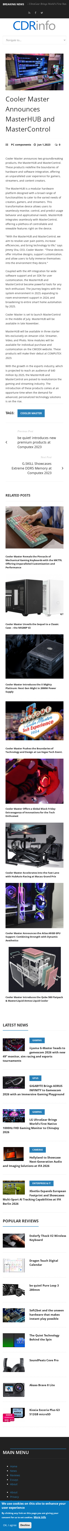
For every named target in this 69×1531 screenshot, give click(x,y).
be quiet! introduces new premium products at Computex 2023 (36, 442)
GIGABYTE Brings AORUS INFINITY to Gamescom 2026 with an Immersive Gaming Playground (33, 1090)
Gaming (37, 1040)
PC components (21, 144)
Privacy (14, 1497)
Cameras (37, 1149)
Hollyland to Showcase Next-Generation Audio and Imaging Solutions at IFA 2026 (32, 1162)
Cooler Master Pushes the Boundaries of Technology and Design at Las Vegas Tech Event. (34, 750)
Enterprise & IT (41, 1183)
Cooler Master (31, 413)
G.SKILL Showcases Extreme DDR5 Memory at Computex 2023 (32, 468)
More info (40, 1517)
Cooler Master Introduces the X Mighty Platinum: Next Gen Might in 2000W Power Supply (31, 688)
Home (13, 1466)
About (13, 1484)
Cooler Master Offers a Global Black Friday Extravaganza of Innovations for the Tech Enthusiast (30, 812)
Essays (14, 1479)
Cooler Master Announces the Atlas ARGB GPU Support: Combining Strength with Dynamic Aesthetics (33, 937)
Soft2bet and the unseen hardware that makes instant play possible (46, 1314)
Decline (25, 1525)
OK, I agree (10, 1525)
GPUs (35, 1078)
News (13, 1471)
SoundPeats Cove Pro (44, 1360)
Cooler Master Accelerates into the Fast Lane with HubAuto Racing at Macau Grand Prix (32, 874)
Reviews (15, 1475)
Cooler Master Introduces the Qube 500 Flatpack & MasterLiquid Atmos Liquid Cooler (34, 999)
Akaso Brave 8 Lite (42, 1385)
